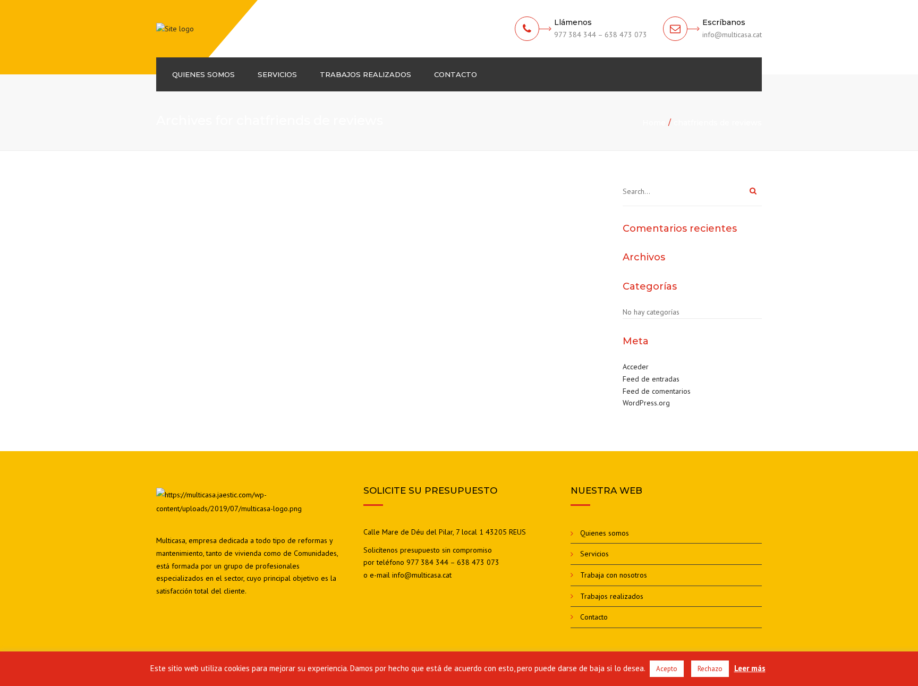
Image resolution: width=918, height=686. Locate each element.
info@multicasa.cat (422, 575)
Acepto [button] (666, 668)
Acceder (636, 366)
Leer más (750, 668)
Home (654, 123)
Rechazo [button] (710, 668)
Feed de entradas (651, 379)
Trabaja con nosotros (613, 575)
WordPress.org (646, 403)
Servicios (277, 74)
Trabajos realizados (365, 74)
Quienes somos (203, 74)
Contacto (455, 74)
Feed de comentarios (657, 391)
